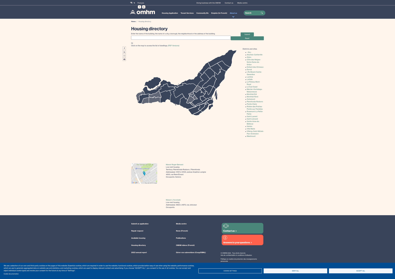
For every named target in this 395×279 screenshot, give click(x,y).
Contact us (229, 3)
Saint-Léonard (252, 119)
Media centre (242, 3)
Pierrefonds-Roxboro (255, 102)
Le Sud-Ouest (252, 87)
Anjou (249, 57)
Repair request (137, 231)
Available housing (138, 238)
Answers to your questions (236, 242)
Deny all (295, 271)
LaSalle (250, 79)
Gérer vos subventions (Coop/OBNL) (191, 252)
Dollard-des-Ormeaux (255, 67)
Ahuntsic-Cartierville (254, 55)
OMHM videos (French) (185, 245)
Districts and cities (250, 49)
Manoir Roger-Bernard (174, 165)
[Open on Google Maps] (144, 173)
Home (133, 21)
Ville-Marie (251, 129)
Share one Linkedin (124, 52)
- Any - (249, 52)
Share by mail (124, 55)
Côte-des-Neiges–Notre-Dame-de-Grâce (254, 62)
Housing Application (170, 13)
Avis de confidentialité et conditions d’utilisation (236, 255)
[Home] (142, 12)
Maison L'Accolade (173, 200)
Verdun (249, 126)
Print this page (124, 59)
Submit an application (140, 224)
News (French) (182, 231)
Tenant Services (187, 13)
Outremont (251, 99)
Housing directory (138, 245)
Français (141, 3)
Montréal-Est (252, 94)
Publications (181, 238)
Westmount (251, 136)
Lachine (250, 77)
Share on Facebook (124, 48)
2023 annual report (139, 252)
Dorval (249, 69)
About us (233, 13)
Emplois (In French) (219, 13)
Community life (202, 13)
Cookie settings (230, 271)
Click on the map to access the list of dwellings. (155, 44)
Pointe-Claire (252, 104)
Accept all (360, 271)
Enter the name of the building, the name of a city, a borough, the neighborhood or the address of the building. (173, 34)
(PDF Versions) (173, 46)
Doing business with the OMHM (208, 3)
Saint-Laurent (252, 116)
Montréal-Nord (252, 97)
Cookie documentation (11, 274)
